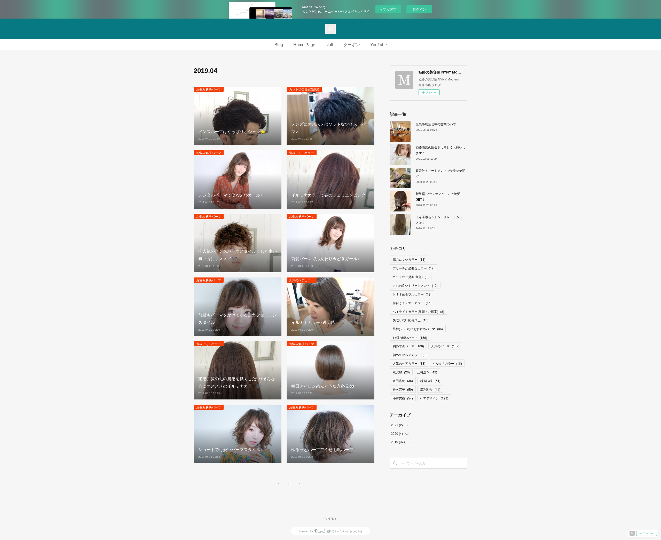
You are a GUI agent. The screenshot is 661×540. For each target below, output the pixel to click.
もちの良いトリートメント (415, 285)
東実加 (401, 372)
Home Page (304, 45)
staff (329, 45)
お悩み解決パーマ (208, 89)
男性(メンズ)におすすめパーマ (418, 328)
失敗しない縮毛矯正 (410, 320)
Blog (278, 45)
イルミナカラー (447, 363)
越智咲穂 (430, 380)
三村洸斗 (427, 372)
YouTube (378, 45)
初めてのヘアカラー (410, 355)
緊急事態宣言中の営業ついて (436, 124)
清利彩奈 (430, 389)
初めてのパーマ (408, 346)
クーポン (351, 45)
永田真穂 (403, 380)
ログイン (419, 9)
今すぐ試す (388, 8)
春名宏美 (403, 389)
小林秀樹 (403, 398)
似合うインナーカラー (412, 302)
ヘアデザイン (434, 398)
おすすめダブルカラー (412, 294)
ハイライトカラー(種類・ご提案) (418, 311)
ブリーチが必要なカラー (414, 268)
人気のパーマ (445, 346)
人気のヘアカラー (301, 280)
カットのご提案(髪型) (304, 89)
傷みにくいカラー (301, 152)
